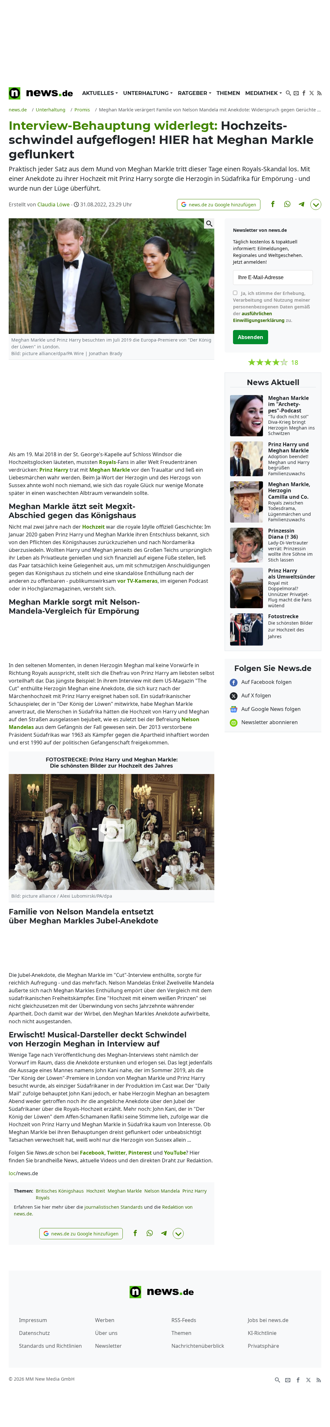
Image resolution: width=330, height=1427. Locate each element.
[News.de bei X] (311, 92)
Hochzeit (95, 1191)
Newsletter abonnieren (269, 722)
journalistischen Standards (113, 1207)
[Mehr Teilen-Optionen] (315, 204)
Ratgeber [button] (193, 93)
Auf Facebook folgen (266, 681)
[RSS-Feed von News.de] (319, 92)
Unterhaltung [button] (146, 93)
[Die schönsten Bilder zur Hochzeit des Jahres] (112, 832)
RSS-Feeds (183, 1320)
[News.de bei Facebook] (304, 92)
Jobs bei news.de (268, 1320)
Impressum (33, 1320)
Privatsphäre (263, 1345)
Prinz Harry (194, 1191)
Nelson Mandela (162, 1191)
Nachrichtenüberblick (197, 1345)
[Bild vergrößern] (209, 223)
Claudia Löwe (53, 204)
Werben (104, 1320)
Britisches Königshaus (60, 1191)
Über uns (106, 1333)
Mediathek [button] (262, 93)
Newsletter (108, 1345)
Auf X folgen (255, 695)
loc (12, 1173)
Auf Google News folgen (270, 709)
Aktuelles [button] (98, 93)
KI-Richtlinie (262, 1333)
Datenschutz (34, 1333)
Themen (228, 93)
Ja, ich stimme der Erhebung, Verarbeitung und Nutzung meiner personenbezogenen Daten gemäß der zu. (271, 306)
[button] (218, 204)
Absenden (250, 337)
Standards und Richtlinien (50, 1345)
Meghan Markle (125, 1191)
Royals (43, 1198)
